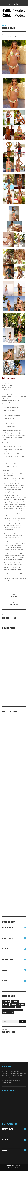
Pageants (5, 1012)
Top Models (5, 981)
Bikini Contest (6, 949)
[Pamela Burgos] (12, 696)
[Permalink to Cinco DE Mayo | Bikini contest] (8, 953)
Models (4, 25)
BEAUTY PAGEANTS (7, 938)
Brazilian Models (14, 1004)
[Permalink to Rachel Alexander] (23, 932)
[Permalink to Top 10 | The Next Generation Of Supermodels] (23, 985)
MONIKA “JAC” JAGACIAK (7, 773)
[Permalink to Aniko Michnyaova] (23, 964)
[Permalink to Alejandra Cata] (17, 975)
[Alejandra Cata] (12, 660)
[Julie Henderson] (12, 871)
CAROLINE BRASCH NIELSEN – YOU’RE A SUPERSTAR (14, 1110)
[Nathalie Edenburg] (12, 734)
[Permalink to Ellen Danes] (8, 932)
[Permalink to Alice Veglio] (8, 964)
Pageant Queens (19, 1009)
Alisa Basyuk (5, 813)
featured (18, 1007)
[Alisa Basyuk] (12, 794)
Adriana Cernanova (7, 650)
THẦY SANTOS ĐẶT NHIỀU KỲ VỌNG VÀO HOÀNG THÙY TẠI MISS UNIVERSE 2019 (15, 1050)
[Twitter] (15, 4)
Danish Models (21, 1004)
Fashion (13, 1007)
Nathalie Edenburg (7, 751)
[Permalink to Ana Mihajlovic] (17, 964)
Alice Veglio (13, 1041)
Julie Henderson (6, 891)
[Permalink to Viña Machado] (23, 975)
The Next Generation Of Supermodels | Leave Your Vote (13, 914)
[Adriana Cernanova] (12, 642)
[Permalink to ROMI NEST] (17, 985)
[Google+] (12, 4)
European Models (7, 959)
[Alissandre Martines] (12, 833)
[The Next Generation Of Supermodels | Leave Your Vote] (12, 903)
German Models (6, 1009)
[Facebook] (10, 4)
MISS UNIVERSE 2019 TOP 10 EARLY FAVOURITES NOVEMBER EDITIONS (12, 1057)
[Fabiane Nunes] (14, 57)
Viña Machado (5, 687)
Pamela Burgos (6, 705)
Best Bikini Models (7, 34)
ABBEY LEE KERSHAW (9, 1104)
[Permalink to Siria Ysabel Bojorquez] (17, 932)
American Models (7, 928)
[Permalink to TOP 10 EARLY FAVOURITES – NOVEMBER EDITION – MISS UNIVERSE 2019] (23, 943)
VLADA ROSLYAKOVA (9, 1099)
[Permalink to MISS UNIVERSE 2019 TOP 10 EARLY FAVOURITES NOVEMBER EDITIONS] (17, 943)
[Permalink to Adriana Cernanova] (8, 975)
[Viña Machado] (12, 678)
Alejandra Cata (6, 668)
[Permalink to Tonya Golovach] (8, 985)
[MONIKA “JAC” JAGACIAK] (12, 763)
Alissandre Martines (7, 850)
